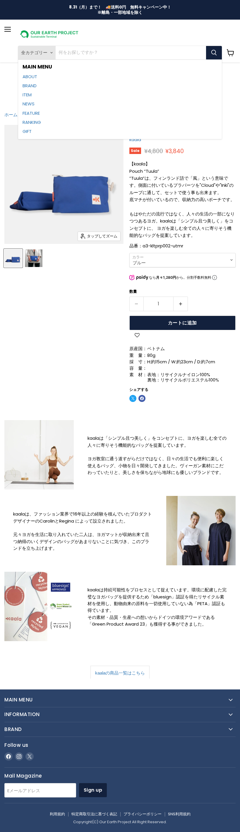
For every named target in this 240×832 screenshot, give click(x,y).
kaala (135, 139)
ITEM (27, 95)
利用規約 (57, 814)
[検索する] (214, 52)
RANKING (32, 122)
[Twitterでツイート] (132, 398)
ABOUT (30, 76)
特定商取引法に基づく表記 (94, 814)
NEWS (29, 104)
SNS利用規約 (179, 814)
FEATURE (31, 113)
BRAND (30, 86)
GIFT (27, 131)
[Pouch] (13, 258)
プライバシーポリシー (143, 814)
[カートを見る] (230, 52)
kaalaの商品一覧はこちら (120, 672)
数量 (133, 291)
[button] (137, 336)
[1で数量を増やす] (181, 304)
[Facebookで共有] (141, 398)
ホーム (11, 114)
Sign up (93, 790)
